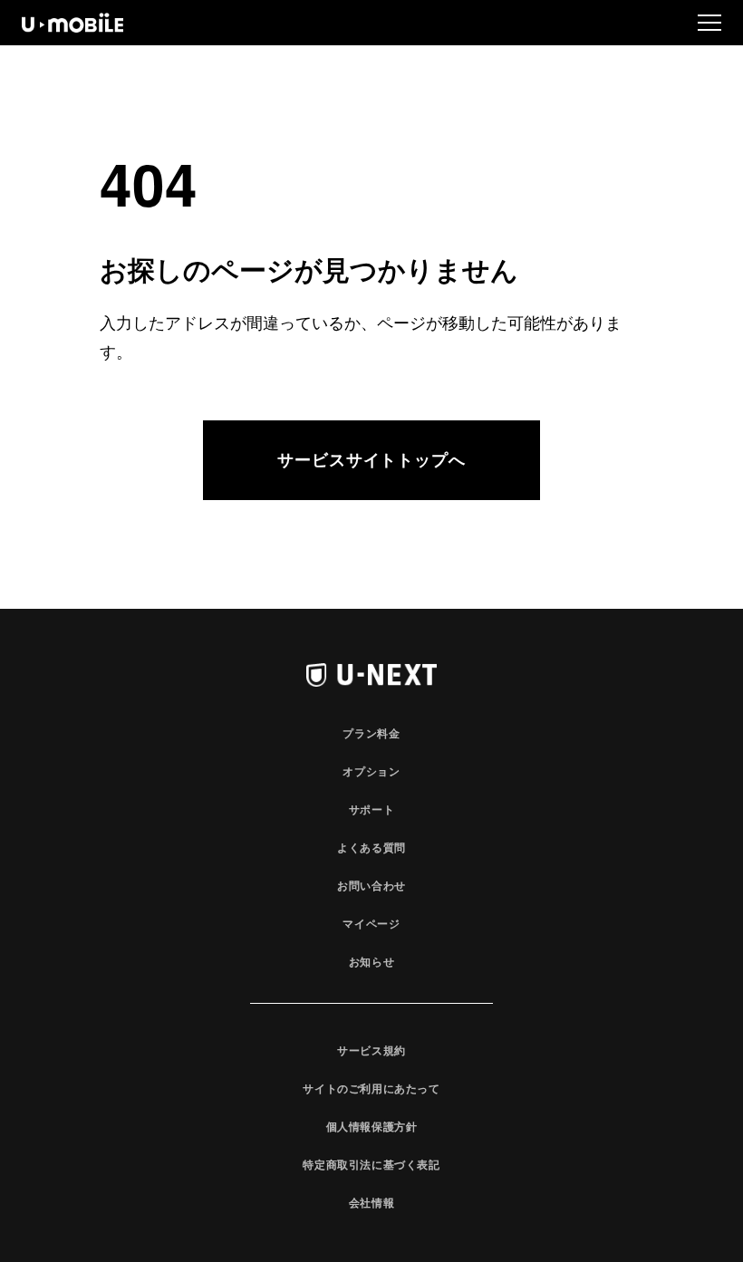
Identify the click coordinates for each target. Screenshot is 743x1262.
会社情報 (371, 1202)
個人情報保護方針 (372, 1126)
